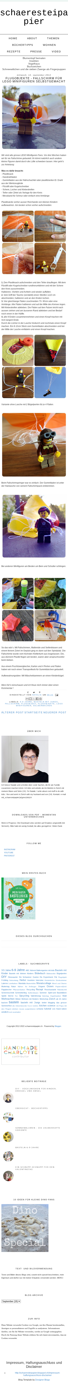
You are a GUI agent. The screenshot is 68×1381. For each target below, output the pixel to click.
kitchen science (47, 1005)
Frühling (4, 980)
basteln (14, 1002)
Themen (53, 38)
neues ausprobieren (27, 1009)
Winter (18, 999)
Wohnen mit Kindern (30, 999)
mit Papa (60, 1006)
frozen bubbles (33, 1006)
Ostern (50, 986)
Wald (64, 996)
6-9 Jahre (26, 702)
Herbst (23, 980)
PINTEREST (9, 856)
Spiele (3, 996)
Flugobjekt (28, 704)
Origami (41, 986)
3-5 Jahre (6, 970)
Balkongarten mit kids (45, 970)
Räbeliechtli (62, 990)
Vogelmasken (55, 996)
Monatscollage (43, 983)
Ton (16, 996)
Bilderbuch (40, 973)
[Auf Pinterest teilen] (40, 698)
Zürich (52, 999)
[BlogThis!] (30, 698)
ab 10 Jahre (61, 999)
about (32, 38)
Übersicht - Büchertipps (31, 1108)
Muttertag (5, 986)
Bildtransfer (51, 973)
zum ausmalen (15, 1012)
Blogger (58, 1026)
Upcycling (24, 995)
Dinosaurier (13, 977)
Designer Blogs (42, 1380)
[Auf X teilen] (34, 698)
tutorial (47, 1008)
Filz (55, 977)
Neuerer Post (55, 712)
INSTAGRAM (9, 849)
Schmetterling (21, 993)
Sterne (10, 996)
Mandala (22, 983)
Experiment (48, 977)
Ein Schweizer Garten (29, 977)
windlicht (5, 1012)
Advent (33, 970)
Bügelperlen (62, 973)
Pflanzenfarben (19, 990)
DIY (4, 976)
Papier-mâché (61, 986)
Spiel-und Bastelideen (57, 993)
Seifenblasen (33, 993)
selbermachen (42, 706)
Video (56, 51)
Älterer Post (12, 712)
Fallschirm (12, 704)
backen (4, 1003)
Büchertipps (22, 45)
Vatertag (45, 996)
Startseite (33, 712)
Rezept (39, 989)
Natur (13, 986)
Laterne (4, 983)
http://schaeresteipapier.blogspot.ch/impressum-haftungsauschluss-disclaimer (37, 1374)
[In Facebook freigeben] (37, 698)
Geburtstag (13, 980)
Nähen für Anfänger (27, 986)
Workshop (44, 999)
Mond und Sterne (59, 983)
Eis (41, 977)
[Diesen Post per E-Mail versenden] (27, 698)
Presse (36, 51)
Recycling (31, 990)
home (13, 38)
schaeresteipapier (34, 17)
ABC (27, 970)
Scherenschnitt (7, 993)
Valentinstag (36, 996)
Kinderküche (50, 980)
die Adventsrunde (19, 1006)
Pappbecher (6, 990)
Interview (39, 980)
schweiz (39, 1009)
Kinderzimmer (61, 980)
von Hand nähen (59, 1009)
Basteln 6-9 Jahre (27, 1147)
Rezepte (14, 51)
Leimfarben (13, 983)
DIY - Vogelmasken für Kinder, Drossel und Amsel (35, 1090)
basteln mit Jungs (46, 702)
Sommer (43, 993)
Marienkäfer (31, 983)
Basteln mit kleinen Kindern (21, 973)
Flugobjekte (46, 704)
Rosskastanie (50, 990)
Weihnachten (7, 999)
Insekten (31, 980)
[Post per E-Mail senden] (56, 695)
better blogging (48, 1003)
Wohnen (49, 45)
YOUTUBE (8, 853)
